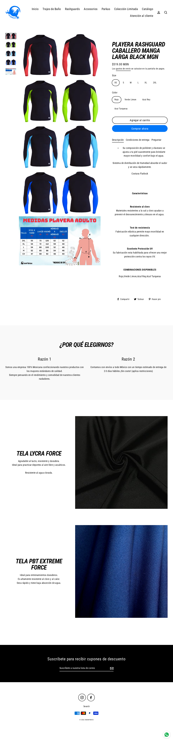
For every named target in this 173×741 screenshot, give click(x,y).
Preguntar (156, 139)
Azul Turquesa (121, 108)
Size (114, 75)
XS (115, 82)
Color (114, 92)
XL (146, 82)
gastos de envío (123, 68)
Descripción (118, 139)
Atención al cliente (141, 15)
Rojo (116, 99)
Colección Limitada (126, 9)
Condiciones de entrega (137, 139)
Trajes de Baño (52, 9)
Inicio (35, 9)
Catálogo (147, 9)
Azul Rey (146, 99)
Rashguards (72, 9)
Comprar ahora (139, 128)
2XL (155, 82)
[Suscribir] (111, 668)
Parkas (106, 9)
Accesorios (91, 9)
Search (86, 706)
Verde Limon (130, 99)
